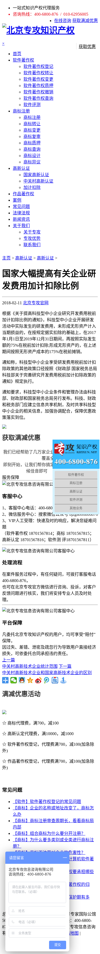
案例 (17, 200)
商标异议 (32, 162)
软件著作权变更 (38, 79)
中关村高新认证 (38, 181)
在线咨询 (62, 20)
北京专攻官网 (36, 303)
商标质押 (32, 143)
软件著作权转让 (38, 73)
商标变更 (32, 130)
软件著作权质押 (38, 85)
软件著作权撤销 (38, 92)
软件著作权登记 (38, 66)
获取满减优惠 (85, 20)
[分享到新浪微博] (38, 680)
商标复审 (32, 136)
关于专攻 (32, 232)
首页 (17, 53)
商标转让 (32, 124)
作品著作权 (23, 194)
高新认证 (21, 168)
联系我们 (32, 244)
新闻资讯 (21, 219)
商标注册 (21, 111)
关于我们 (21, 225)
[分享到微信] (13, 680)
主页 (6, 258)
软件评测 (32, 104)
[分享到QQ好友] (22, 680)
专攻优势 (32, 238)
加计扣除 (32, 187)
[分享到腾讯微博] (46, 680)
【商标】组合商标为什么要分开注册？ (49, 833)
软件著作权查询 (38, 98)
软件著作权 (23, 60)
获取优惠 (87, 46)
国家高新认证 (36, 174)
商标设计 (32, 155)
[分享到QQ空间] (30, 680)
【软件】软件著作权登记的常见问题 (47, 801)
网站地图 (70, 933)
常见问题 (21, 206)
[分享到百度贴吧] (55, 680)
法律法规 (21, 213)
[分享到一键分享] (63, 680)
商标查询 (32, 149)
